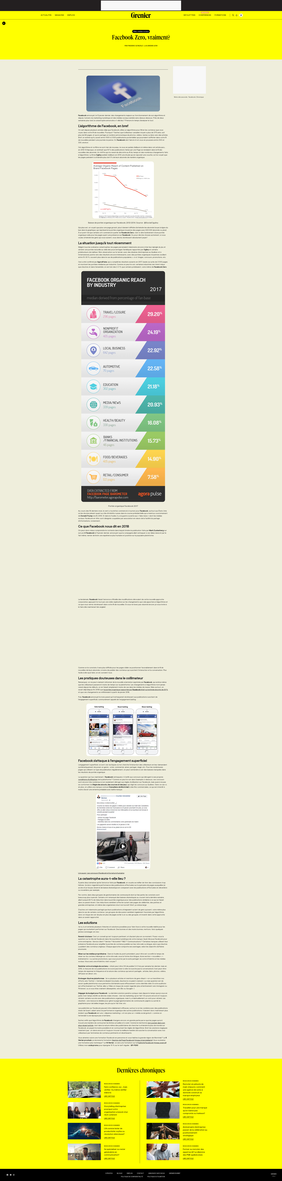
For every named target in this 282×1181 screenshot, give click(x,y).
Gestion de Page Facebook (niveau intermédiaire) (132, 1040)
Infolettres (189, 15)
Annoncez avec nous (156, 1173)
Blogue (119, 1173)
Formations (220, 15)
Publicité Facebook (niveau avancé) (151, 1043)
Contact (140, 1173)
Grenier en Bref (174, 1173)
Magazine (59, 15)
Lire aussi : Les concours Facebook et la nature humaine (101, 873)
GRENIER (273, 1174)
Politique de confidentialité (132, 1176)
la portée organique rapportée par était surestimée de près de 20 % (136, 690)
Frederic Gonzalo (135, 46)
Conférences (205, 15)
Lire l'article (109, 1096)
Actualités (46, 15)
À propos (109, 1173)
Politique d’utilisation (156, 1176)
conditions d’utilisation (87, 779)
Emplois (71, 15)
